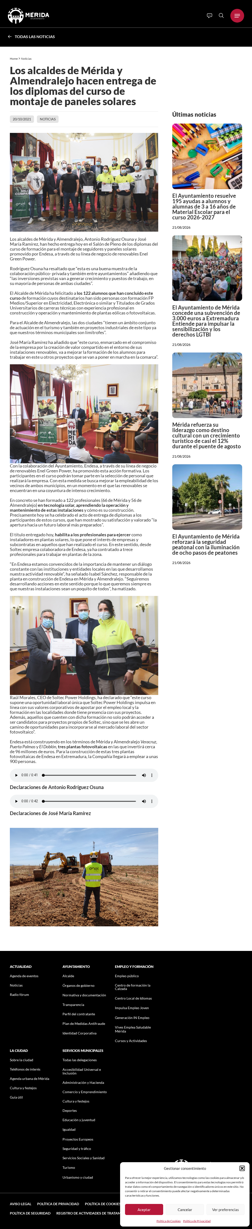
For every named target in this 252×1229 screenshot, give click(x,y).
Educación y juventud (79, 1120)
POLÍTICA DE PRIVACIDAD (58, 1204)
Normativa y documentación (84, 995)
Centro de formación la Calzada (132, 987)
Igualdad (69, 1129)
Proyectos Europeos (78, 1139)
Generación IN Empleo (132, 1018)
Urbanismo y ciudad (78, 1177)
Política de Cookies (169, 1221)
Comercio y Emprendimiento (85, 1092)
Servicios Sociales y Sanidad (84, 1158)
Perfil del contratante (79, 1014)
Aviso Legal (20, 1204)
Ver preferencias (225, 1209)
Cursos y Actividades (131, 1041)
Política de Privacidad (197, 1221)
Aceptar (144, 1209)
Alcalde (68, 976)
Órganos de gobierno (78, 985)
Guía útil (16, 1097)
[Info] (209, 15)
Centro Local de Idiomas (133, 998)
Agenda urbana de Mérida (29, 1078)
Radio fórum (19, 994)
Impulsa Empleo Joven (132, 1008)
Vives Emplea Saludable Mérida (133, 1029)
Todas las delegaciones (80, 1060)
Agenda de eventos (24, 976)
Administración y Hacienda (83, 1082)
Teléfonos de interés (25, 1069)
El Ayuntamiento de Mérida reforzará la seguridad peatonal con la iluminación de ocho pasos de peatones (206, 544)
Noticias (26, 58)
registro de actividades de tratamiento (93, 1213)
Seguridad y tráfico (77, 1148)
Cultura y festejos (23, 1088)
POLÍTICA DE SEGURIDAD (30, 1213)
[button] (242, 1168)
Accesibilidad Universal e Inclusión (82, 1071)
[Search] (221, 15)
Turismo (69, 1167)
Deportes (70, 1110)
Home (14, 58)
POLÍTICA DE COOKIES (103, 1204)
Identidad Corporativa (79, 1033)
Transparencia (73, 1005)
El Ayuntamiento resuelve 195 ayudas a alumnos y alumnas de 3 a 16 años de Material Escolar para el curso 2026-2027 (204, 206)
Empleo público (127, 976)
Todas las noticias (35, 36)
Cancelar (185, 1209)
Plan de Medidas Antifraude (84, 1023)
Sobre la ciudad (21, 1060)
